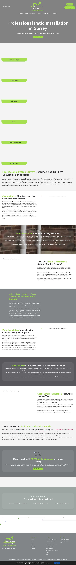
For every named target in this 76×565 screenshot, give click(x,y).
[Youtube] (10, 551)
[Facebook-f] (3, 551)
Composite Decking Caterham (52, 550)
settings (49, 563)
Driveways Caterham (50, 546)
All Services (32, 13)
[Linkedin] (13, 551)
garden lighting (42, 431)
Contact (54, 13)
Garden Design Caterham (51, 539)
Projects (39, 13)
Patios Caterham (49, 548)
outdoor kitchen (17, 431)
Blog (44, 13)
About (26, 13)
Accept (56, 563)
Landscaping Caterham (51, 541)
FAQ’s (48, 13)
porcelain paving (59, 429)
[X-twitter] (16, 551)
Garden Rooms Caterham (51, 544)
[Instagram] (6, 551)
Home (21, 13)
